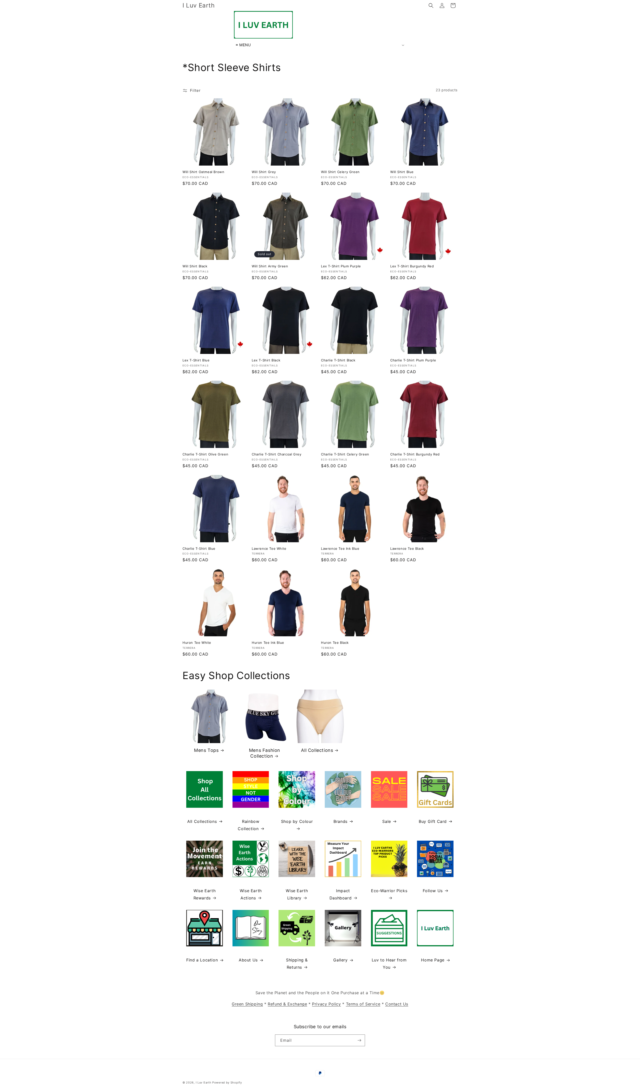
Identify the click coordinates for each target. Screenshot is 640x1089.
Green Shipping (247, 1003)
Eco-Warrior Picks (389, 890)
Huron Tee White (196, 643)
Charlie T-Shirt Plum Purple (413, 360)
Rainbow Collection (248, 825)
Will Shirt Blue (402, 172)
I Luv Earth (204, 1082)
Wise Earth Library (297, 894)
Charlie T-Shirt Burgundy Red (415, 454)
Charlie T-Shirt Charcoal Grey (276, 454)
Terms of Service (363, 1003)
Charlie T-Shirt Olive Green (205, 454)
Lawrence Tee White (269, 549)
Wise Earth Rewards (205, 894)
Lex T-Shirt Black (266, 360)
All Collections (317, 750)
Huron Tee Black (335, 643)
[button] (431, 5)
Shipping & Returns (297, 963)
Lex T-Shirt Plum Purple (341, 266)
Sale (386, 821)
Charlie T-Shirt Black (338, 360)
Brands (341, 821)
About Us (248, 959)
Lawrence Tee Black (407, 549)
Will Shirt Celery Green (340, 172)
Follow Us (432, 890)
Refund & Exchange (287, 1003)
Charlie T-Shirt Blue (199, 549)
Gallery (340, 959)
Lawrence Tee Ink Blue (340, 549)
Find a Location (202, 959)
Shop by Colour (297, 821)
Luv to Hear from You (389, 963)
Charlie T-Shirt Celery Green (345, 454)
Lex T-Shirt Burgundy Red (412, 266)
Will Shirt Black (195, 266)
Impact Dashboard (341, 894)
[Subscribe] (359, 1040)
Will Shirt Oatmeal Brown (203, 172)
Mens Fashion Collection (264, 753)
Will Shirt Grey (264, 172)
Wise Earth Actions (251, 894)
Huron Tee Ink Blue (268, 643)
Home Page (432, 959)
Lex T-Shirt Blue (196, 360)
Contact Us (396, 1003)
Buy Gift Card (433, 821)
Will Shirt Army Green (270, 266)
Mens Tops (206, 750)
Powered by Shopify (227, 1082)
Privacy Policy (326, 1003)
